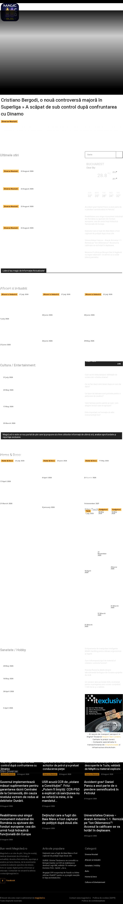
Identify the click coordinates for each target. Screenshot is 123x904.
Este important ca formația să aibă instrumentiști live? (99, 413)
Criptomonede (111, 745)
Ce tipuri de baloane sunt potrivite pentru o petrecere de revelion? (103, 394)
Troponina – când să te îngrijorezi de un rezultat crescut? (39, 673)
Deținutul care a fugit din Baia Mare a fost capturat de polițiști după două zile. (102, 232)
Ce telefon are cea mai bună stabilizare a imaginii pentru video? (116, 541)
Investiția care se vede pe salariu (24, 372)
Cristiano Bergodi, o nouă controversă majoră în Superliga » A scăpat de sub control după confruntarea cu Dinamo (59, 107)
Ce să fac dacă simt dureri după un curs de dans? (103, 385)
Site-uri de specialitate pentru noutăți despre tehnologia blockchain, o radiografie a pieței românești (19, 284)
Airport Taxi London (111, 737)
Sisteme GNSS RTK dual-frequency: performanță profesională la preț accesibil (115, 481)
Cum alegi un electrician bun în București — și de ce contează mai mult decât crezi (61, 452)
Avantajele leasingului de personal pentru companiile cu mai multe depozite (61, 285)
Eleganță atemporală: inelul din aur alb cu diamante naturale (40, 384)
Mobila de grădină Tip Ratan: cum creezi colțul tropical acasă (17, 472)
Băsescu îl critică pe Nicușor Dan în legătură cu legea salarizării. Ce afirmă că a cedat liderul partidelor (103, 255)
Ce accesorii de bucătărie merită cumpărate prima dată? (18, 494)
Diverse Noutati (9, 121)
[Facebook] (2, 880)
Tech (88, 511)
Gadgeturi (103, 509)
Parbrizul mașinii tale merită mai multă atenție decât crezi (59, 306)
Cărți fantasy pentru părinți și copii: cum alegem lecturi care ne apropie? (101, 404)
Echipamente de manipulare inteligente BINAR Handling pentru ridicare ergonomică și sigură (19, 308)
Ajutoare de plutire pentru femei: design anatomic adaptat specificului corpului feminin (39, 659)
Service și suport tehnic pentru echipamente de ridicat (89, 492)
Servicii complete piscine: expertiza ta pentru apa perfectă (100, 452)
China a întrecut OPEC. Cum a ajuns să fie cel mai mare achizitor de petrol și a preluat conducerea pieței (37, 181)
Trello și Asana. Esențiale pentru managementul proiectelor (89, 600)
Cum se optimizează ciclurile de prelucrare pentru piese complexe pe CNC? (89, 543)
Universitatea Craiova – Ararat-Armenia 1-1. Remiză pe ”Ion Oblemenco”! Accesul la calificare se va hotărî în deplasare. (103, 243)
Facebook (10, 880)
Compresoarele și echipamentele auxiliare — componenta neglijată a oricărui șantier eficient (18, 334)
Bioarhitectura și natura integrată (116, 591)
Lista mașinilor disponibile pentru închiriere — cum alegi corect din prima (60, 332)
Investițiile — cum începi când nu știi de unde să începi (101, 306)
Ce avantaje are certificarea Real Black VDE (103, 533)
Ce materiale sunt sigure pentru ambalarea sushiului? (102, 287)
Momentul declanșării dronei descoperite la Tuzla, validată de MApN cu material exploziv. (40, 199)
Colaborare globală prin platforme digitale (103, 594)
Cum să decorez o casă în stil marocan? (60, 470)
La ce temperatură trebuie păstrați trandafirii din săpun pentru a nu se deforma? (37, 416)
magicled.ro (40, 898)
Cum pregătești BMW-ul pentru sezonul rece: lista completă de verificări (101, 332)
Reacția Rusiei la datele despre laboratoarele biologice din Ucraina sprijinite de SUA (103, 672)
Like (119, 364)
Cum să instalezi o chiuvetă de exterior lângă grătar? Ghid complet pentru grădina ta (61, 496)
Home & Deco (7, 461)
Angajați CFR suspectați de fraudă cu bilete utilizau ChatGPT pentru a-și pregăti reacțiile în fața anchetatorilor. (61, 875)
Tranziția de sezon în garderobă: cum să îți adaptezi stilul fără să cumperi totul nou (39, 399)
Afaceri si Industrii (9, 294)
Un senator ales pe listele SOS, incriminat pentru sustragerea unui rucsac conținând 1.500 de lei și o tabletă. (102, 685)
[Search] (119, 154)
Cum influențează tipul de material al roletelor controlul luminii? (100, 662)
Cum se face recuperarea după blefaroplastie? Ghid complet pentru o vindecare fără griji (36, 701)
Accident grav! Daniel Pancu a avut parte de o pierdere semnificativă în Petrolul (103, 208)
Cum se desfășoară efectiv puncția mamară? (31, 686)
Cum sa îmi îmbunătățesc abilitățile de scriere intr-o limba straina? (101, 376)
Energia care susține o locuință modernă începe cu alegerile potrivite (17, 452)
